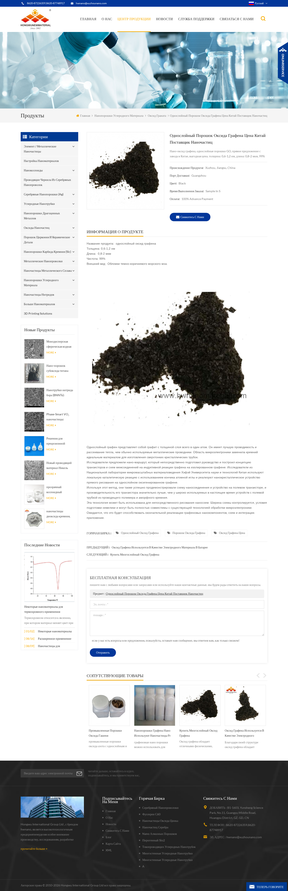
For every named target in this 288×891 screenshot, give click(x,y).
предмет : (148, 593)
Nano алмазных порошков (159, 833)
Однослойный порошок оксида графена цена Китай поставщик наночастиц (154, 593)
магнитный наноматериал (176, 27)
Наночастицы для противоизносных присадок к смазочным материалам (55, 646)
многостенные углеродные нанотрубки (167, 853)
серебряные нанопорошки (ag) (43, 194)
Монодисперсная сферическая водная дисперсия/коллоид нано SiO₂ (58, 344)
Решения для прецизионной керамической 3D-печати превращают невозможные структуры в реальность (58, 441)
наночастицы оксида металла (173, 28)
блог (109, 837)
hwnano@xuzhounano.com (91, 3)
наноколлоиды (33, 170)
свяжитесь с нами (192, 217)
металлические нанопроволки (43, 261)
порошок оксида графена (188, 533)
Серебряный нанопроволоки (160, 807)
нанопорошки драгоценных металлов (42, 215)
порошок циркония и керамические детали (47, 239)
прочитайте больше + (34, 848)
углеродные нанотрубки (140, 27)
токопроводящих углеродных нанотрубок (169, 847)
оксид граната (157, 115)
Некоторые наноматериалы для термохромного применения (43, 609)
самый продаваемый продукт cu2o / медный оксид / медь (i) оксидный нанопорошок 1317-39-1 (244, 734)
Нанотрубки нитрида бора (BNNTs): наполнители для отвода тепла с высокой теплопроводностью (59, 393)
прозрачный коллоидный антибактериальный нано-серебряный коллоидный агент (58, 490)
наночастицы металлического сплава (48, 270)
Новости (164, 19)
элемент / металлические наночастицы (135, 31)
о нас (107, 19)
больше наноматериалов (39, 304)
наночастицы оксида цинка (160, 820)
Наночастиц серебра (155, 827)
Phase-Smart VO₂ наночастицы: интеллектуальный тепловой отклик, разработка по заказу (59, 417)
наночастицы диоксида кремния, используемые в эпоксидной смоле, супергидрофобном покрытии (58, 514)
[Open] (283, 63)
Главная (88, 19)
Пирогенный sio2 (153, 840)
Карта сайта (113, 843)
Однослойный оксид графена (140, 533)
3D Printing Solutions (38, 313)
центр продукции (134, 19)
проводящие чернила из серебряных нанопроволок (136, 28)
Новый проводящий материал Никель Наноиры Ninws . (59, 465)
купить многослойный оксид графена (134, 554)
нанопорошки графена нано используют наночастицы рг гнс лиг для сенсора (107, 734)
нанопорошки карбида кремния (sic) (47, 251)
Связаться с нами (237, 19)
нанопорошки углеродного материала (118, 115)
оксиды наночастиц (37, 227)
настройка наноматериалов (41, 161)
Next (264, 675)
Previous (258, 675)
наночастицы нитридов (39, 294)
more (50, 352)
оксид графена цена (232, 533)
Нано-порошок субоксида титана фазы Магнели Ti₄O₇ (59, 368)
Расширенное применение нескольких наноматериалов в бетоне (56, 639)
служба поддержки (196, 19)
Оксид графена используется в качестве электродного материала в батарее (160, 547)
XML (109, 850)
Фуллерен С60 (151, 814)
